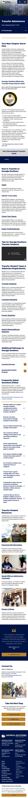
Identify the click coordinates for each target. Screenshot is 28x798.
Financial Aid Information (12, 545)
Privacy (17, 774)
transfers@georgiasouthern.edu (13, 675)
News (3, 761)
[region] (14, 791)
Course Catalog (6, 777)
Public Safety (19, 761)
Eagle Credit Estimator (11, 229)
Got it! (14, 795)
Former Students (8, 315)
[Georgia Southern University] (6, 2)
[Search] (19, 2)
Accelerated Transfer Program (9, 371)
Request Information (14, 714)
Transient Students (9, 300)
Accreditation (19, 766)
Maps (3, 765)
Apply (4, 185)
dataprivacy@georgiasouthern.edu (15, 791)
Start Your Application (14, 724)
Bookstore (4, 775)
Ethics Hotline (19, 772)
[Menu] (25, 2)
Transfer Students (9, 284)
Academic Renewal (8, 364)
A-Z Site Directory (6, 774)
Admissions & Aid (10, 25)
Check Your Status (9, 216)
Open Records (19, 771)
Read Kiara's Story (15, 654)
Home (3, 25)
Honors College (8, 609)
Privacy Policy (19, 790)
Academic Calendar (7, 779)
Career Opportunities (7, 781)
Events (3, 763)
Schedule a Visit (14, 719)
